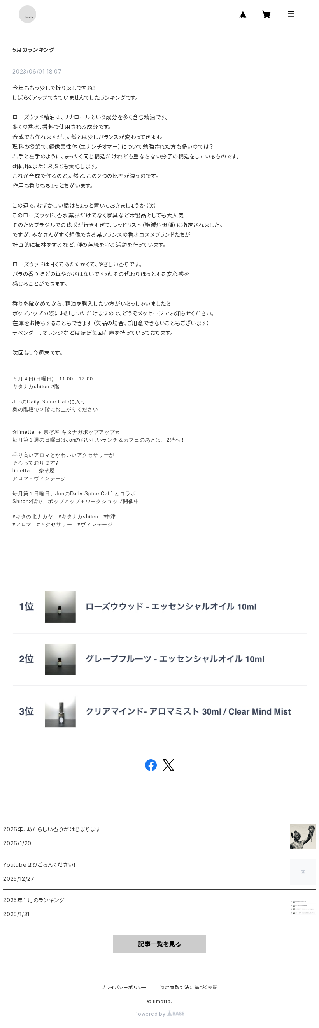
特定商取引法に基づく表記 (189, 987)
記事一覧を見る (159, 944)
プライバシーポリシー (124, 987)
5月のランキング (33, 49)
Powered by (151, 1014)
